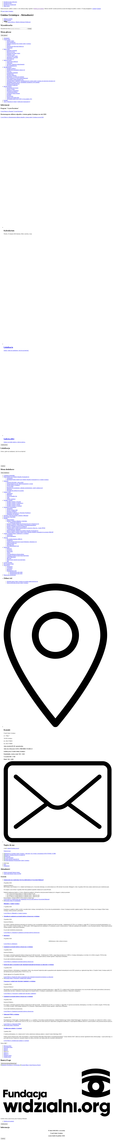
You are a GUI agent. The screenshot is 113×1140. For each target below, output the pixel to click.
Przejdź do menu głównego (10, 2)
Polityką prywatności (39, 8)
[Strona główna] (56, 11)
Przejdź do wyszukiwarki (10, 4)
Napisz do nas (7, 851)
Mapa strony (7, 6)
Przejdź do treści (8, 3)
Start (5, 864)
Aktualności (7, 865)
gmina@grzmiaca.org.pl (13, 848)
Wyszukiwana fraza (5, 28)
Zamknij (94, 8)
